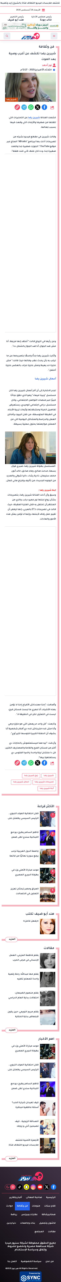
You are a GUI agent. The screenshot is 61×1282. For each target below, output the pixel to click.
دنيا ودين (11, 1223)
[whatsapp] (17, 107)
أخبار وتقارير (15, 1197)
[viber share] (24, 107)
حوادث (9, 1206)
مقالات (52, 1232)
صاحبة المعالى (34, 1197)
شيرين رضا (34, 118)
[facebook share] (44, 107)
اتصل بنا (12, 1261)
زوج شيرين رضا (31, 776)
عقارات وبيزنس (29, 1215)
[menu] (54, 36)
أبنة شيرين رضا (47, 788)
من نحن (49, 1261)
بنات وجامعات (27, 1223)
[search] (7, 36)
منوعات (36, 1206)
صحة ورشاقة (49, 1215)
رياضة (14, 1215)
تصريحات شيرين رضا (44, 782)
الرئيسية (51, 1197)
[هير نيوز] (30, 1176)
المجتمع (39, 1232)
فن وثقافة (22, 1206)
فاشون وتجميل (47, 1223)
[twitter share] (37, 107)
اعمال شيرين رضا (21, 782)
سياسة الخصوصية (31, 1261)
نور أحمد (47, 65)
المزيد (12, 939)
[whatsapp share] (31, 107)
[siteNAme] (30, 36)
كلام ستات (50, 1206)
